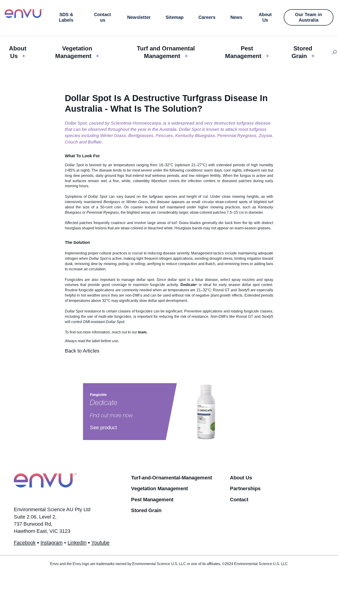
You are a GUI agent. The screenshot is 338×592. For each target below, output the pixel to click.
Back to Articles (82, 351)
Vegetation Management (73, 52)
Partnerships (245, 488)
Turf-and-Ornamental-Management (171, 478)
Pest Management (243, 52)
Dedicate (188, 285)
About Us (17, 52)
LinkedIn (77, 542)
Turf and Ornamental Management (166, 52)
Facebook (25, 542)
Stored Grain (302, 52)
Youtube (100, 542)
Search (334, 52)
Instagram (51, 542)
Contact (239, 499)
